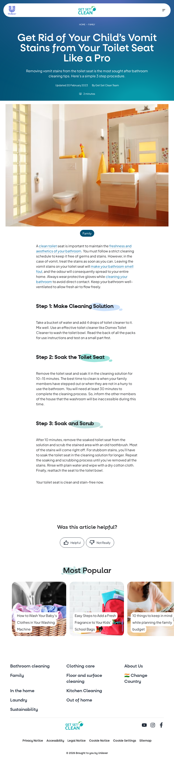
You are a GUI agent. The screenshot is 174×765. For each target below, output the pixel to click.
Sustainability (24, 709)
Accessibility (55, 741)
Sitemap (145, 741)
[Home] (87, 10)
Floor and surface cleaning (84, 678)
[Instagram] (152, 725)
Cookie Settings (124, 741)
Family (17, 675)
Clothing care (80, 666)
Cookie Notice (99, 741)
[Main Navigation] (164, 10)
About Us (133, 666)
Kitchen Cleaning (84, 691)
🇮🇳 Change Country (135, 678)
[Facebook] (161, 725)
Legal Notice (76, 741)
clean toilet (48, 246)
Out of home (79, 700)
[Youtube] (144, 725)
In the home (22, 691)
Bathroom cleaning (30, 666)
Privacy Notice (32, 741)
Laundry (18, 700)
